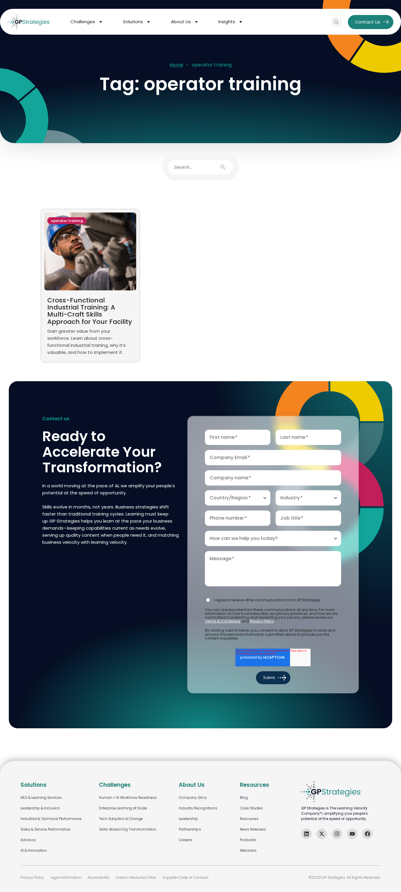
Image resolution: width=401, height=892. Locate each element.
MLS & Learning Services (41, 797)
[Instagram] (337, 834)
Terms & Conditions (222, 621)
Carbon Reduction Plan (136, 877)
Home (176, 65)
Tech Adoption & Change (121, 818)
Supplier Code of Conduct (185, 877)
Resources (249, 818)
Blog (244, 797)
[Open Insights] (241, 21)
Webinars (248, 850)
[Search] (336, 22)
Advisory (28, 839)
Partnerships (190, 829)
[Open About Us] (196, 21)
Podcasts (248, 839)
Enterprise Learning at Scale (123, 808)
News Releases (253, 829)
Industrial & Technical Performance (51, 818)
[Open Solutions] (148, 21)
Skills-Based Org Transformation (127, 829)
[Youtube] (352, 834)
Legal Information (65, 877)
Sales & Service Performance (45, 829)
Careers (185, 839)
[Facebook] (367, 834)
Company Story (193, 797)
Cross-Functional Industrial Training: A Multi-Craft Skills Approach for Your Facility (89, 311)
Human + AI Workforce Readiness (128, 797)
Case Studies (251, 808)
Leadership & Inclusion (40, 808)
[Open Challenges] (101, 21)
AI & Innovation (34, 850)
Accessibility (98, 877)
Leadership (188, 818)
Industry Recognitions (198, 808)
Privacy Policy (262, 621)
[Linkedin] (306, 834)
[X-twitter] (321, 834)
